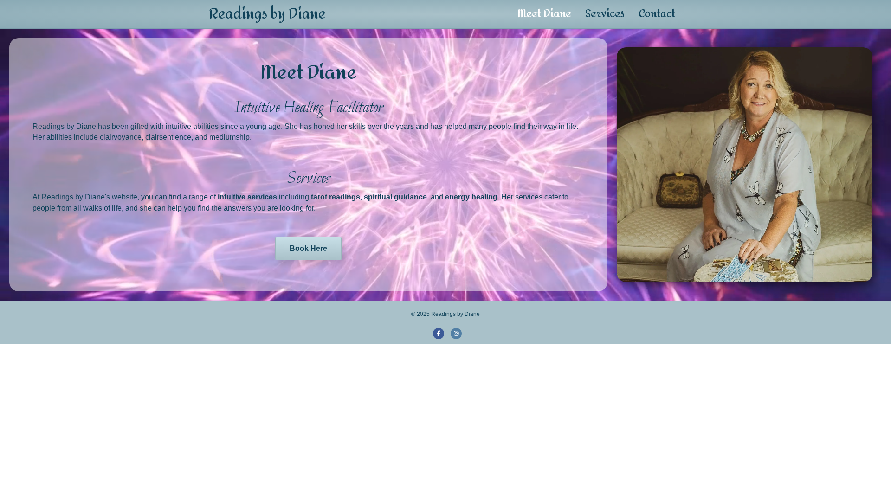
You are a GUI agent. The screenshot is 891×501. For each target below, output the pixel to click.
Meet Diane (544, 14)
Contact (657, 14)
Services (605, 14)
